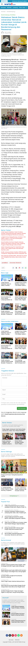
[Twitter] (10, 635)
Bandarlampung (5, 15)
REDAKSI (17, 640)
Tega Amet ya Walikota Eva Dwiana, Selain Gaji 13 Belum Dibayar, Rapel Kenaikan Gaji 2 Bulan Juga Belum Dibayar (16, 523)
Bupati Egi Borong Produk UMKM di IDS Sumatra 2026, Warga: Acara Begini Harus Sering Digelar (13, 570)
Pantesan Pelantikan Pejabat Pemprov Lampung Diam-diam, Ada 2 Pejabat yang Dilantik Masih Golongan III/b (16, 512)
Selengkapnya (13, 496)
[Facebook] (7, 635)
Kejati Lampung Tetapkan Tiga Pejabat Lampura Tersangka (6, 442)
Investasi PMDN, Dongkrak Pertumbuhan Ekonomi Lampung (11, 576)
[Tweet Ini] (16, 268)
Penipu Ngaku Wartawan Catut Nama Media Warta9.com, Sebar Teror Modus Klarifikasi (13, 429)
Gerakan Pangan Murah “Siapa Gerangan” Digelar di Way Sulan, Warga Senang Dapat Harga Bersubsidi (12, 591)
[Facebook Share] (13, 268)
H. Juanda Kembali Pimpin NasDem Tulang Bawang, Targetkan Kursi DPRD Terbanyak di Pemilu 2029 (7, 489)
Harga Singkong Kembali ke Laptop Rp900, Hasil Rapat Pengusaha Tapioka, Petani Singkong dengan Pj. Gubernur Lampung (15, 517)
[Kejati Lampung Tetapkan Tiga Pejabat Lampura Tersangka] (7, 436)
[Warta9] (10, 4)
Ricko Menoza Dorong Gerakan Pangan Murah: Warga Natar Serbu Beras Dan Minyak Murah (13, 586)
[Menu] (2, 4)
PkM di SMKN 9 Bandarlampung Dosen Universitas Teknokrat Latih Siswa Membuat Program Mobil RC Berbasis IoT (15, 534)
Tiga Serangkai (7, 32)
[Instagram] (15, 635)
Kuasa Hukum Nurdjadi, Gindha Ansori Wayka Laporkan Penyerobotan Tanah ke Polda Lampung (19, 442)
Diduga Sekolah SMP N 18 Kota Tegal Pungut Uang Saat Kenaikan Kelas (14, 528)
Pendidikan (12, 15)
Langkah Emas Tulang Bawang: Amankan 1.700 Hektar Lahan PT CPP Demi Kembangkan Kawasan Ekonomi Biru (13, 238)
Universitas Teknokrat (15, 262)
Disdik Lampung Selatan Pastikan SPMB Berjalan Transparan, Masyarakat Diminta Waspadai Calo (14, 252)
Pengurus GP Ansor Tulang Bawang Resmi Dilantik (12, 475)
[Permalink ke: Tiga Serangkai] (2, 32)
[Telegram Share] (22, 268)
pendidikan (5, 262)
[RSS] (21, 635)
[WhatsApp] (18, 635)
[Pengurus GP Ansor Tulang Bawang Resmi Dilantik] (14, 466)
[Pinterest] (13, 635)
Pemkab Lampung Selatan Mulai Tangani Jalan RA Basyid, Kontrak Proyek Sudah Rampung (13, 565)
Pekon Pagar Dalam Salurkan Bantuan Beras (12, 581)
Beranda (11, 640)
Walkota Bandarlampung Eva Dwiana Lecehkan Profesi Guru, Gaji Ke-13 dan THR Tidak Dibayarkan (16, 506)
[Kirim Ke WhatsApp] (25, 268)
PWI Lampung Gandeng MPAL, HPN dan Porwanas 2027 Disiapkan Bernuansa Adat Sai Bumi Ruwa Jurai (14, 257)
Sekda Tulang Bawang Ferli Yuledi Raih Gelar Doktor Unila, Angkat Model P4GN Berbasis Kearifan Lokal (12, 248)
